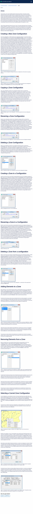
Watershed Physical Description (12, 5)
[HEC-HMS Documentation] (1, 1)
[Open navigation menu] (31, 1)
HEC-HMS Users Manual (6, 1)
